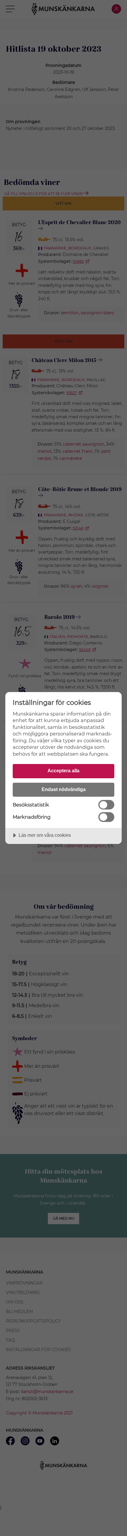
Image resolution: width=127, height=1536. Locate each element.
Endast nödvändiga (64, 789)
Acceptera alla (63, 770)
